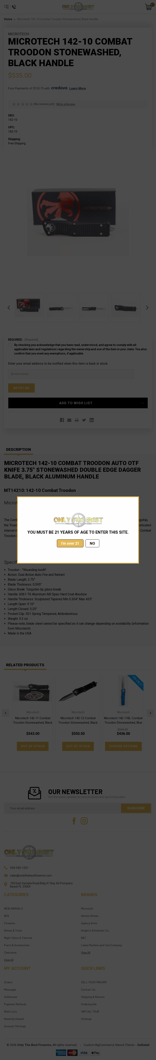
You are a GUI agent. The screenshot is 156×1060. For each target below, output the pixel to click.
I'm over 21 (70, 543)
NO (92, 543)
